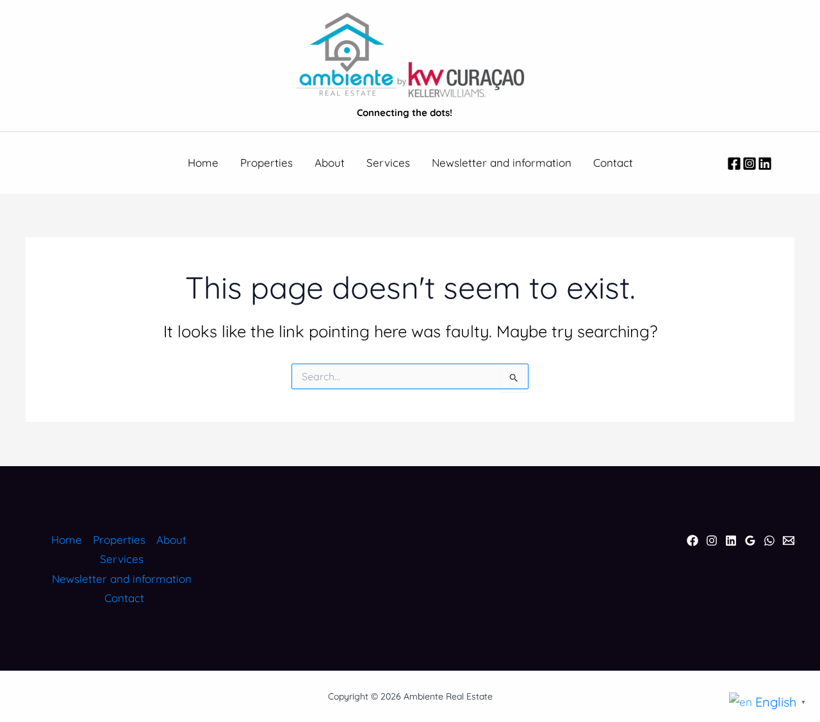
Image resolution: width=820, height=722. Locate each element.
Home (203, 162)
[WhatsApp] (769, 540)
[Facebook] (734, 163)
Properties (266, 162)
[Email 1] (788, 540)
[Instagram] (749, 163)
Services (388, 162)
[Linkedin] (765, 163)
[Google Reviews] (750, 540)
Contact (613, 162)
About (330, 162)
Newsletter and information (501, 162)
